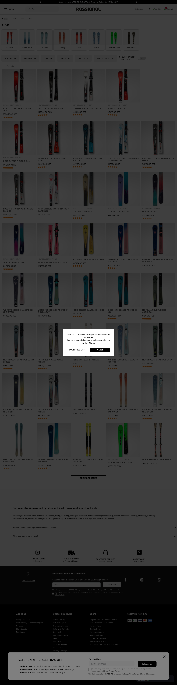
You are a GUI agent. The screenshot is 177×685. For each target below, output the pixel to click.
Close (100, 350)
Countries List (77, 350)
